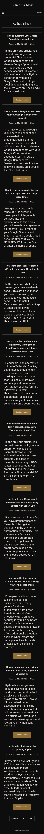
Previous (15, 818)
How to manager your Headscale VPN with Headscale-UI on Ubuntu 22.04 (22, 269)
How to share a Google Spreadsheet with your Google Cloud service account (22, 114)
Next (30, 818)
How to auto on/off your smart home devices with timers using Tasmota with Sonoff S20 (22, 502)
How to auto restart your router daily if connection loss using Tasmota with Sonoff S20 (22, 427)
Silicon (32, 44)
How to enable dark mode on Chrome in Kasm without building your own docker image (22, 581)
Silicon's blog (22, 4)
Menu (39, 13)
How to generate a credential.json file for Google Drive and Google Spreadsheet (22, 193)
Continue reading (22, 100)
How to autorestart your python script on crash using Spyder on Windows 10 (22, 670)
